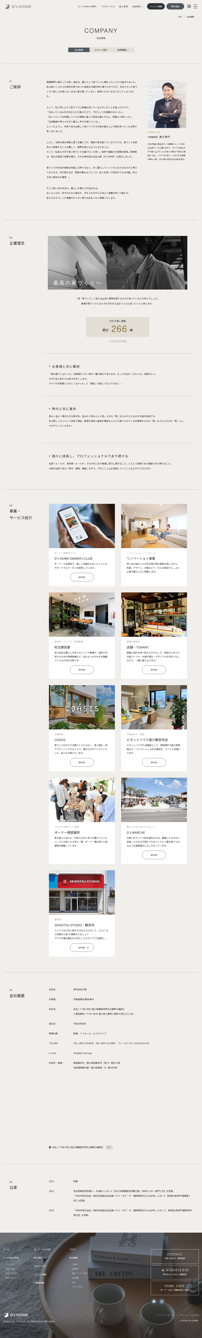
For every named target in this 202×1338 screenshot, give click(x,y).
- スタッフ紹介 (76, 1286)
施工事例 (123, 6)
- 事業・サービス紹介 (79, 1273)
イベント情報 (156, 6)
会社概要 (78, 49)
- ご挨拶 (74, 1264)
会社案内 (136, 6)
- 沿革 (73, 1282)
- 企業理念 (75, 1268)
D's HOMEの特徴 (87, 6)
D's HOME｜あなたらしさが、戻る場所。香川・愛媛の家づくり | (21, 6)
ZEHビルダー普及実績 (189, 1315)
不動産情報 (39, 1282)
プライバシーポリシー (165, 1315)
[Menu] (195, 6)
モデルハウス (108, 6)
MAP (109, 1147)
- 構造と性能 (9, 1268)
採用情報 (121, 49)
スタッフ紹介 (101, 49)
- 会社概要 (75, 1277)
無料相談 (175, 6)
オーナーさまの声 (42, 1249)
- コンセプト (9, 1264)
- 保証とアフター (11, 1277)
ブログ (72, 1249)
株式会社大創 (16, 1315)
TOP (180, 17)
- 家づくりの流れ (11, 1273)
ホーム (6, 1249)
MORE (82, 577)
